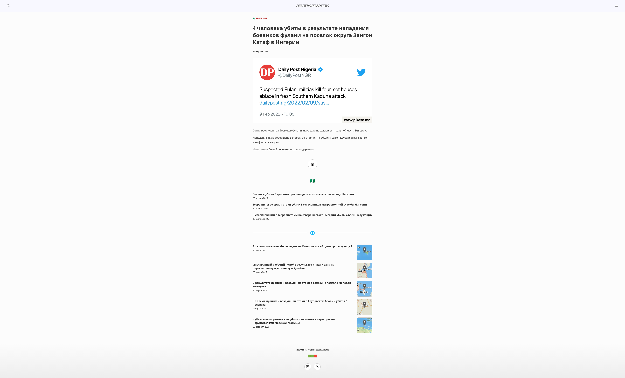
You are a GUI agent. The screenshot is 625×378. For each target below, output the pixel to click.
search (8, 6)
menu (616, 6)
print (312, 164)
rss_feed (317, 366)
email (308, 366)
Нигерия (260, 18)
